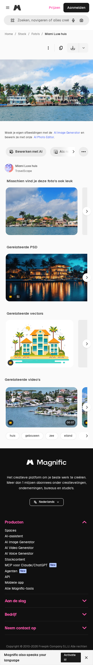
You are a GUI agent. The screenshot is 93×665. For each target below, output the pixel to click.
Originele (31, 63)
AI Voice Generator (19, 553)
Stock (22, 34)
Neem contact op (20, 627)
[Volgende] (73, 151)
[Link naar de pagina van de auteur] (9, 169)
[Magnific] (46, 463)
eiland (68, 436)
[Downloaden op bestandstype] (83, 48)
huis (12, 436)
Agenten (15, 571)
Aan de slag (15, 600)
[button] (47, 502)
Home (9, 34)
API (7, 577)
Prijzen (54, 7)
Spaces (10, 530)
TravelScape (23, 171)
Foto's (35, 34)
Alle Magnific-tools (19, 588)
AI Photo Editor (44, 137)
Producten (14, 521)
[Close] (86, 657)
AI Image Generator (67, 133)
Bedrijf (10, 614)
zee (51, 436)
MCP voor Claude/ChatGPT (30, 565)
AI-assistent (14, 536)
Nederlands (46, 502)
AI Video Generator (19, 548)
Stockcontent (15, 559)
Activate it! (70, 657)
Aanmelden (76, 7)
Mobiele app (14, 582)
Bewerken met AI (28, 151)
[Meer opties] (48, 48)
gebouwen (32, 436)
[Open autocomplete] (10, 20)
